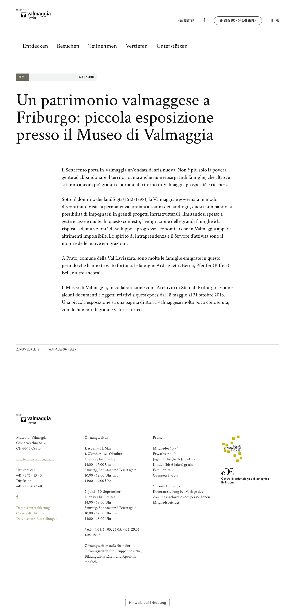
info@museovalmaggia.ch (35, 459)
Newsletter (186, 20)
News (22, 77)
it (272, 20)
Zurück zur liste (28, 349)
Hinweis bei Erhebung (147, 602)
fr (277, 20)
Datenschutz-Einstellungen (37, 518)
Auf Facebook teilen (62, 349)
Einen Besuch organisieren (238, 20)
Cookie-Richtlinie (30, 513)
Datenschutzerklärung (33, 507)
